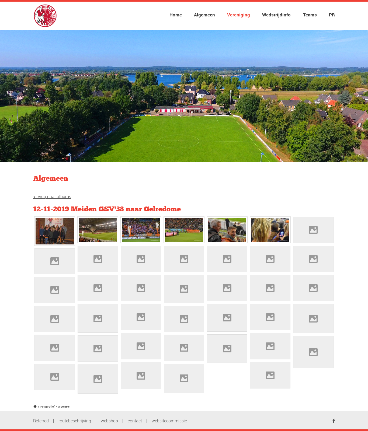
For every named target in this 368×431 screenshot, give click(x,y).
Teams (310, 15)
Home (175, 15)
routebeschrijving (74, 421)
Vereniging (238, 15)
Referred (41, 421)
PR (332, 15)
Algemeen (204, 15)
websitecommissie (169, 421)
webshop (109, 421)
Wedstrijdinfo (276, 15)
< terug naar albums (52, 196)
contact (135, 421)
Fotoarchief (47, 406)
